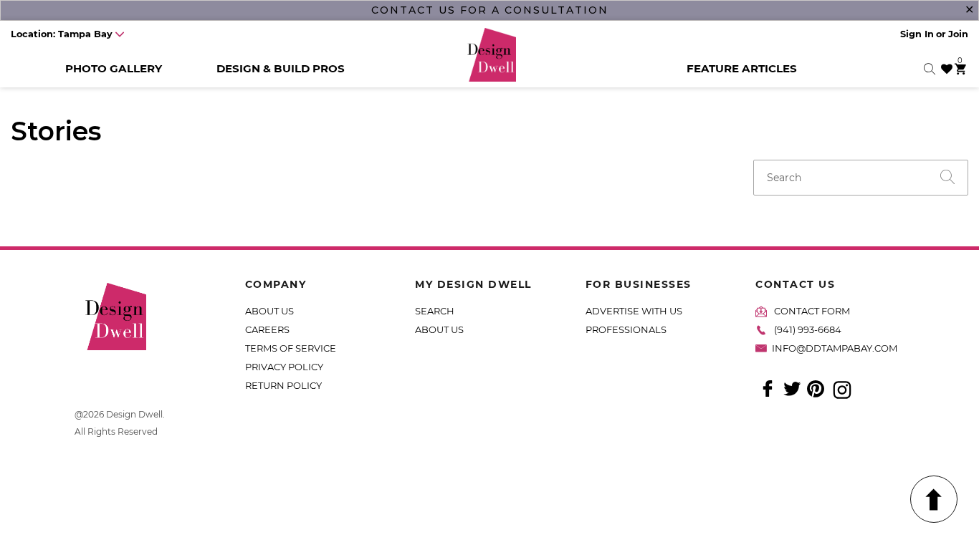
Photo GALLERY (113, 68)
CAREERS (267, 329)
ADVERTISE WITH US (634, 311)
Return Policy (283, 385)
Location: (62, 34)
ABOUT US (269, 311)
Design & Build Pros (280, 68)
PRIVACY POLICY (284, 366)
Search (434, 311)
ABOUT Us (439, 329)
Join (958, 34)
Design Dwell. (135, 414)
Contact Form (812, 311)
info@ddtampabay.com (834, 348)
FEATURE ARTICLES (742, 68)
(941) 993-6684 (807, 329)
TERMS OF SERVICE (290, 348)
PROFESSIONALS (626, 329)
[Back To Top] (933, 499)
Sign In (917, 34)
